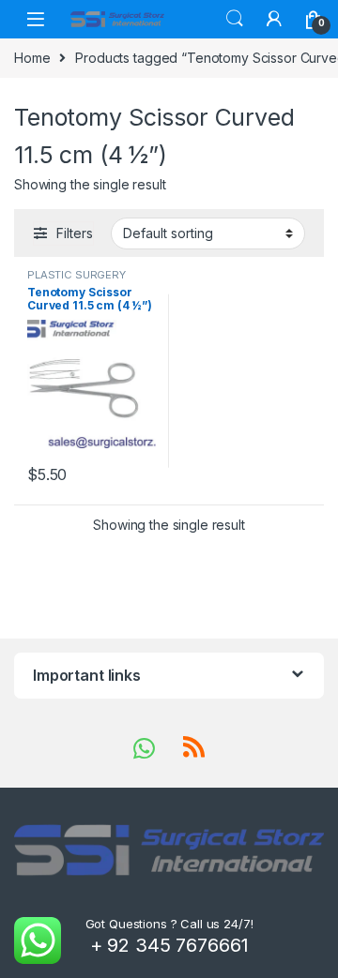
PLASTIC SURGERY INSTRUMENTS (76, 280)
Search (234, 18)
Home (32, 58)
